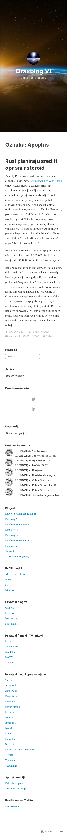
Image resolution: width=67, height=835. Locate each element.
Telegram (10, 760)
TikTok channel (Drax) (17, 556)
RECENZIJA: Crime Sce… (31, 480)
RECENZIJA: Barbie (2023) (31, 465)
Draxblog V (11, 545)
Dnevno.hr (10, 701)
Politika (35, 332)
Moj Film (10, 651)
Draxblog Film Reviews (17, 524)
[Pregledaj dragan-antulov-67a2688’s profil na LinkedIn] (33, 409)
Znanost (45, 332)
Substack (9, 551)
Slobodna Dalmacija (15, 788)
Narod (8, 728)
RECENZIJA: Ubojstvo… (30, 470)
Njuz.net (9, 590)
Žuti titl (9, 662)
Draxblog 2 (11, 519)
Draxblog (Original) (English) (20, 513)
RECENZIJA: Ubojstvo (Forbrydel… (37, 475)
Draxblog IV (11, 535)
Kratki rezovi (12, 646)
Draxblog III (11, 529)
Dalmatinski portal (14, 783)
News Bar (10, 738)
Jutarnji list (10, 722)
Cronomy (10, 607)
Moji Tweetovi (12, 806)
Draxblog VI (33, 71)
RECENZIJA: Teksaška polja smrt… (37, 495)
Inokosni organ (13, 618)
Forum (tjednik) (13, 706)
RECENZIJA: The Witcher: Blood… (36, 456)
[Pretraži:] (22, 356)
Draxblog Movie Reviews (18, 540)
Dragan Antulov (16, 332)
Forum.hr (10, 712)
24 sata (8, 680)
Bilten (8, 579)
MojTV (9, 657)
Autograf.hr (11, 690)
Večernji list (11, 765)
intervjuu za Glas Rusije (48, 180)
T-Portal (9, 754)
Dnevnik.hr (11, 696)
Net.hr (8, 733)
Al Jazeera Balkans (15, 574)
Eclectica (9, 612)
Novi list (9, 744)
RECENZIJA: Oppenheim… (31, 460)
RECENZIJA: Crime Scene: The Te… (37, 485)
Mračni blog (11, 623)
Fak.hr (8, 641)
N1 (6, 584)
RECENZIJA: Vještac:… (30, 451)
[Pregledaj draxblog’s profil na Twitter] (33, 399)
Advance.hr (11, 685)
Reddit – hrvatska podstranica (20, 749)
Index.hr (9, 717)
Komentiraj (14, 336)
